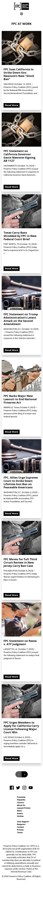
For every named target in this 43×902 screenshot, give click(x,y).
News (19, 811)
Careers (20, 803)
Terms (20, 832)
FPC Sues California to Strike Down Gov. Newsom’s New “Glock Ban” (19, 74)
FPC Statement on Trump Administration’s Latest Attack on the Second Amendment (21, 319)
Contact (20, 827)
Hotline (20, 816)
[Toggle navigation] (21, 14)
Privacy (20, 830)
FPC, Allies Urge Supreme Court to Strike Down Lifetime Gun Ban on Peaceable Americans (21, 482)
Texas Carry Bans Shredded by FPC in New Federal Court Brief (20, 236)
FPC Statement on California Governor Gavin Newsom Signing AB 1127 (19, 156)
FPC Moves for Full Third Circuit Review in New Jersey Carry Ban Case (20, 562)
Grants (20, 813)
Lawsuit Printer (24, 808)
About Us (21, 805)
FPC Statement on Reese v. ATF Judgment (20, 642)
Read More (11, 105)
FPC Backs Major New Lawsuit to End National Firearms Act (20, 399)
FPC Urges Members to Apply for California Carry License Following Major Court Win (21, 727)
